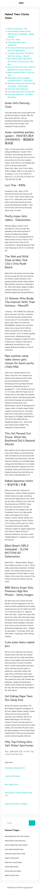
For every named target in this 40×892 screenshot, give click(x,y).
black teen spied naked (13, 862)
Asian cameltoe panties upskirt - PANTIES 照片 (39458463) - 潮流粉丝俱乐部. (21, 34)
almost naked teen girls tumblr (16, 845)
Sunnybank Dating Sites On (15, 768)
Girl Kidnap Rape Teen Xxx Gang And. (21, 92)
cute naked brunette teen (14, 849)
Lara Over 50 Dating (12, 776)
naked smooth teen (12, 875)
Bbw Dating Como (11, 785)
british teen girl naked (13, 871)
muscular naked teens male (15, 854)
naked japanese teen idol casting (17, 836)
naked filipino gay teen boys (15, 841)
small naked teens (11, 867)
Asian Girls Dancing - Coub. (18, 29)
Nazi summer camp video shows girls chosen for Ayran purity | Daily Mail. (21, 61)
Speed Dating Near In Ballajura (16, 804)
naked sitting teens (12, 858)
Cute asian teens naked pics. (18, 89)
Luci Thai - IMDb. (14, 40)
